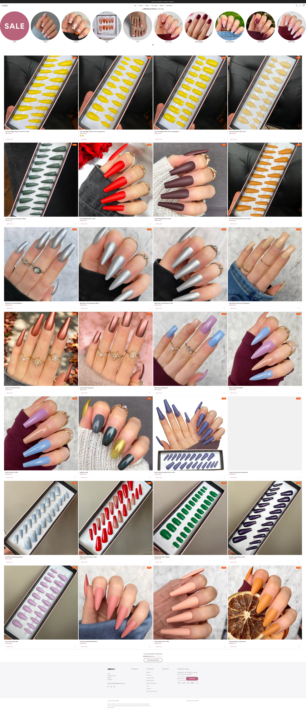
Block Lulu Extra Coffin (11, 472)
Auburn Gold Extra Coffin (12, 388)
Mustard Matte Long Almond (237, 641)
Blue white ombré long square (14, 557)
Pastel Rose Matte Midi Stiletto (88, 641)
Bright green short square (162, 557)
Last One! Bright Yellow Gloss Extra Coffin (17, 131)
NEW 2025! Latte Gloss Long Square (239, 303)
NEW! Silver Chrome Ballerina (13, 303)
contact (148, 688)
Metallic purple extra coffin (237, 557)
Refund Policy (150, 680)
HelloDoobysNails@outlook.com (116, 683)
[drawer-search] (297, 6)
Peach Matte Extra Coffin (162, 641)
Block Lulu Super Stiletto (236, 388)
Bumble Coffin (84, 472)
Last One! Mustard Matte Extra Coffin (240, 219)
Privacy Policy (150, 678)
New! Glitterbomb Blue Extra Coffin (165, 472)
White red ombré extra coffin (88, 557)
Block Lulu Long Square (161, 388)
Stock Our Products (151, 691)
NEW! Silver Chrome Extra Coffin (164, 303)
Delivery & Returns (151, 683)
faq (147, 686)
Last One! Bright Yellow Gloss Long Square (167, 131)
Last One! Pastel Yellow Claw (237, 131)
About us (148, 675)
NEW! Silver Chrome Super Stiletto (89, 303)
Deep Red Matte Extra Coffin (163, 219)
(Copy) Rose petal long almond (238, 472)
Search (148, 672)
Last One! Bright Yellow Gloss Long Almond (92, 131)
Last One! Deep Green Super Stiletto (15, 219)
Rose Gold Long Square (86, 388)
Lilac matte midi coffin (11, 641)
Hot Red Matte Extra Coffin (87, 219)
